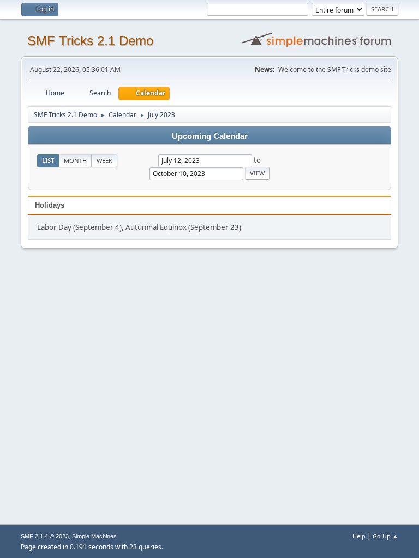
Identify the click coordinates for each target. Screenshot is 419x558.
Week (104, 160)
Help (359, 536)
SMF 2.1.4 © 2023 (45, 536)
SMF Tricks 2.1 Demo (90, 40)
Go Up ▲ (385, 536)
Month (75, 160)
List (48, 160)
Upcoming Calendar (210, 136)
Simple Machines (94, 536)
